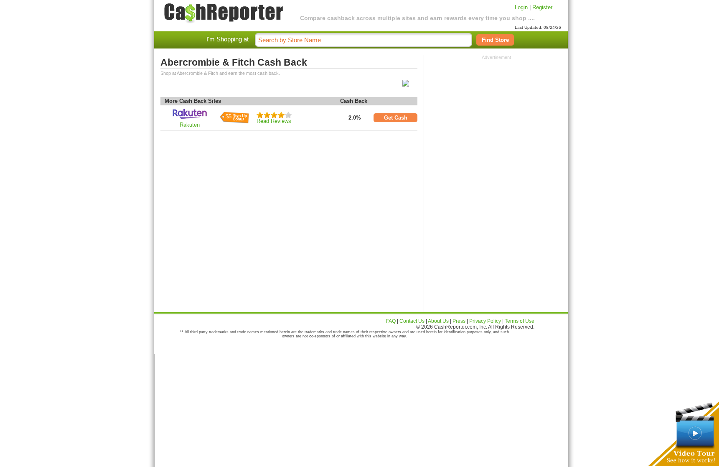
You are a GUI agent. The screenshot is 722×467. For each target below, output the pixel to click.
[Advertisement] (496, 112)
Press (459, 321)
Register (542, 7)
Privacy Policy (485, 321)
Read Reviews (274, 121)
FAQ (391, 321)
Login (521, 7)
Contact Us (412, 321)
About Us (438, 321)
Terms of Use (519, 321)
